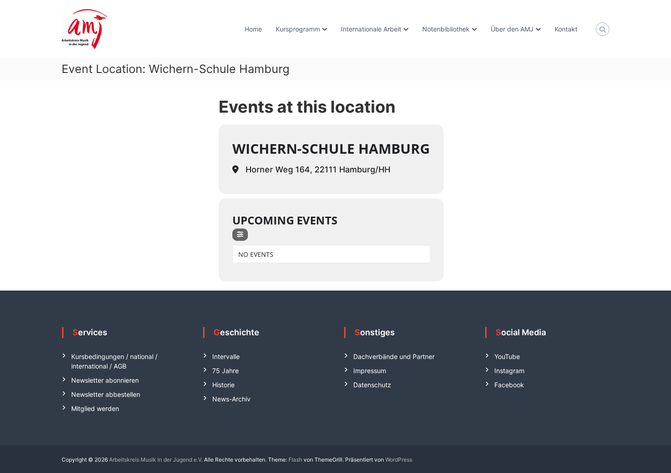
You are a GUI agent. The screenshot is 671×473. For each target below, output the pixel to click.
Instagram (509, 370)
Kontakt (566, 29)
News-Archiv (231, 399)
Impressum (369, 370)
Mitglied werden (95, 408)
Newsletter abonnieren (105, 380)
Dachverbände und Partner (394, 356)
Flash (295, 459)
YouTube (507, 356)
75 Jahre (225, 370)
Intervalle (226, 356)
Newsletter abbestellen (105, 394)
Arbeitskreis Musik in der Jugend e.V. (156, 459)
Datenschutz (372, 385)
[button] (20, 453)
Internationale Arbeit (371, 29)
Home (253, 29)
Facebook (509, 385)
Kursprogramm (298, 29)
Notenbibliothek (446, 29)
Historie (223, 385)
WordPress (398, 459)
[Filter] (240, 235)
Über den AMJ (512, 29)
